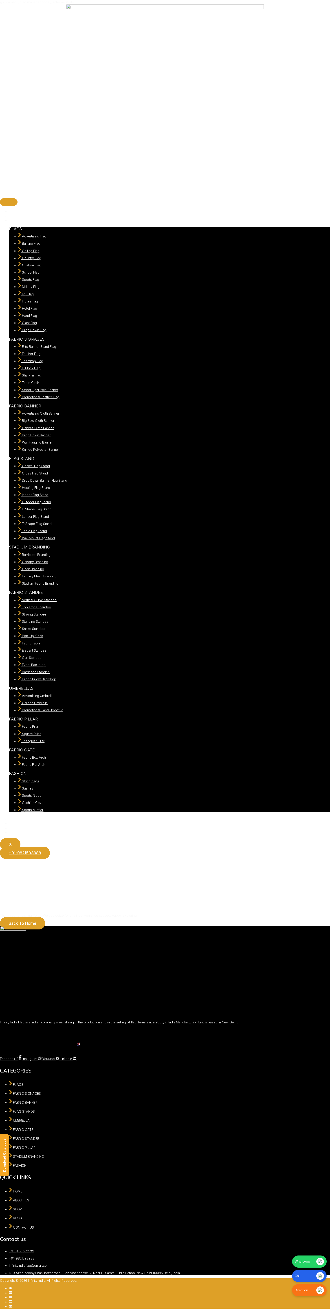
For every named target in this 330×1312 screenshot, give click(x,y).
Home (13, 211)
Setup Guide (18, 823)
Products (15, 220)
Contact (15, 832)
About (13, 216)
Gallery (14, 819)
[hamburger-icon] (9, 202)
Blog (12, 828)
